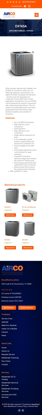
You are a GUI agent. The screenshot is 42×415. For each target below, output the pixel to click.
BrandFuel (35, 404)
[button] (37, 15)
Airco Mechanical (17, 31)
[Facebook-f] (19, 410)
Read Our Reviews (29, 2)
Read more (10, 215)
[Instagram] (22, 410)
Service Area (33, 406)
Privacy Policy (22, 406)
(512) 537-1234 (7, 290)
